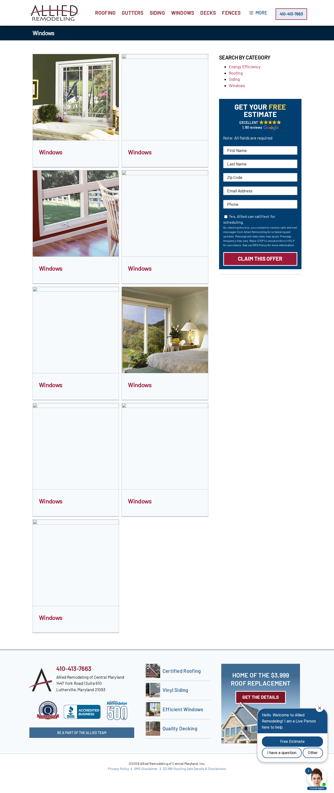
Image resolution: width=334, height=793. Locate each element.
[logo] (54, 6)
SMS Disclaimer (145, 769)
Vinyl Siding (175, 690)
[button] (260, 125)
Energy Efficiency (245, 66)
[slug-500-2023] (117, 702)
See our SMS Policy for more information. (269, 245)
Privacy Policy (118, 769)
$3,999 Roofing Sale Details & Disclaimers (194, 769)
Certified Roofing (182, 671)
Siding (234, 79)
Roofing (236, 72)
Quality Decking (180, 728)
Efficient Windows (183, 709)
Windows (51, 152)
